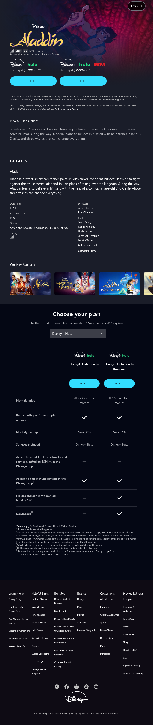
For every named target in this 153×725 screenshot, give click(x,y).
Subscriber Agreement (19, 630)
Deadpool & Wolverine (129, 609)
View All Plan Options (24, 121)
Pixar (79, 607)
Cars (125, 658)
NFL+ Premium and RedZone (63, 652)
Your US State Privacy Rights (19, 621)
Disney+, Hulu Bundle (64, 619)
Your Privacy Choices (18, 638)
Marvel (80, 615)
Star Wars (81, 622)
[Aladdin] (30, 283)
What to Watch (39, 622)
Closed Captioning (40, 654)
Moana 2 (127, 626)
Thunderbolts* (130, 650)
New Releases (38, 615)
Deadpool (127, 599)
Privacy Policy (15, 599)
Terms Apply (23, 526)
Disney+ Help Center (105, 551)
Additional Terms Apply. (66, 109)
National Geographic (87, 630)
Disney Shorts (106, 630)
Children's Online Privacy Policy (17, 609)
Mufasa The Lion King (133, 673)
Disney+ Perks (38, 607)
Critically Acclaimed (109, 615)
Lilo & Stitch (128, 634)
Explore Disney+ (39, 599)
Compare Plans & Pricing (62, 664)
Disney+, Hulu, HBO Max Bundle (64, 640)
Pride (102, 646)
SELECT (33, 81)
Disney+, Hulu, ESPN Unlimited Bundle (64, 628)
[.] (57, 686)
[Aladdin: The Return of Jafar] (74, 283)
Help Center (37, 630)
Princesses (105, 654)
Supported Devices (40, 638)
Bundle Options (61, 611)
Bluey (125, 642)
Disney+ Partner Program (39, 671)
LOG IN (136, 6)
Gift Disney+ (37, 661)
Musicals (104, 607)
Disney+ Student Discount (62, 601)
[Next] (146, 283)
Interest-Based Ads (17, 646)
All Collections (107, 599)
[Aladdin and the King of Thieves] (119, 283)
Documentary (106, 638)
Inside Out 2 (128, 619)
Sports (103, 622)
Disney (80, 599)
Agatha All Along (131, 665)
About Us (36, 646)
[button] (42, 593)
